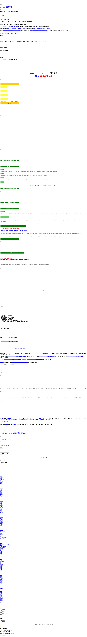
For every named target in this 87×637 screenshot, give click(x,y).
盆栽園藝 (1, 534)
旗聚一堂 (1, 489)
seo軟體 (1, 548)
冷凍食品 (1, 502)
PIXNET (37, 624)
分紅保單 (1, 532)
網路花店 (1, 552)
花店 (1, 551)
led (0, 563)
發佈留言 (2, 454)
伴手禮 (1, 494)
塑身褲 (1, 598)
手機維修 (1, 583)
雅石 (1, 535)
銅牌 (1, 559)
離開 (5, 635)
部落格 (3, 16)
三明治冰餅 (2, 479)
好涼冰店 (1, 480)
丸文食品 (9, 418)
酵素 (1, 543)
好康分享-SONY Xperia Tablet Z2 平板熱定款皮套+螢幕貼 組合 (17, 21)
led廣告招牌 (2, 561)
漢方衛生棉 (14, 424)
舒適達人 (6, 424)
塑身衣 (1, 391)
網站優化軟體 (2, 547)
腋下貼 (1, 483)
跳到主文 (1, 9)
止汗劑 (1, 517)
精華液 (1, 592)
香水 (1, 594)
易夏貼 (1, 482)
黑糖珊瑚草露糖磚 (3, 546)
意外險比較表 (2, 531)
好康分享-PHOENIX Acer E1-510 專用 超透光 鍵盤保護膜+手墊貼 (12, 432)
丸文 (5, 418)
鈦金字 (1, 565)
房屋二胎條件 (32, 73)
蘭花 (1, 536)
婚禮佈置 (1, 553)
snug (1, 372)
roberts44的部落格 (6, 7)
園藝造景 (1, 533)
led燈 (1, 562)
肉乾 (1, 496)
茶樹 (1, 593)
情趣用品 (1, 579)
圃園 (1, 596)
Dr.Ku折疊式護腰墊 (3, 537)
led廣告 (1, 564)
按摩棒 (1, 580)
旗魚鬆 (40, 418)
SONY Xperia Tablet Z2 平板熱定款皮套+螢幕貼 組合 (13, 353)
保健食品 (1, 523)
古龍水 (1, 595)
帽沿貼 (1, 507)
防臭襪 (1, 478)
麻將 (1, 575)
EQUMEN (2, 599)
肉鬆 (1, 492)
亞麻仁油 (1, 524)
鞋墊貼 (1, 521)
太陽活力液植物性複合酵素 (4, 544)
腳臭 (1, 476)
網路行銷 (1, 588)
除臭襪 (3, 388)
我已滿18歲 (2, 635)
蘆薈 (1, 591)
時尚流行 (7, 445)
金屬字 (1, 560)
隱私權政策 (48, 624)
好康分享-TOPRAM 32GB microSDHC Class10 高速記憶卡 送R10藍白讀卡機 (14, 433)
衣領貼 (1, 506)
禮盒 (7, 421)
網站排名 (1, 549)
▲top (1, 447)
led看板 (1, 566)
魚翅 (1, 503)
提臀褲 (1, 600)
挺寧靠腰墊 (2, 538)
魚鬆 (1, 400)
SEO (1, 550)
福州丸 (1, 501)
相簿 (3, 15)
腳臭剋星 (8, 388)
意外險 (1, 530)
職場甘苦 (3, 611)
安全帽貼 (1, 481)
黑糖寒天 (1, 545)
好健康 (1, 522)
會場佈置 (1, 554)
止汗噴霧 (1, 518)
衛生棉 (3, 424)
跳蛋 (1, 581)
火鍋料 (1, 578)
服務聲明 (52, 624)
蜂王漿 (1, 525)
